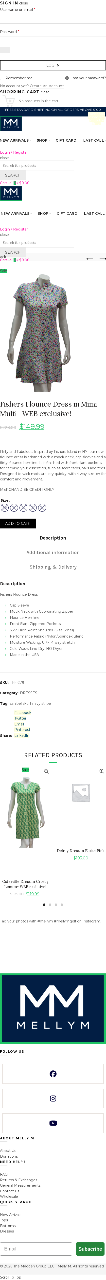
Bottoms (8, 1226)
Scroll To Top (10, 1277)
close (23, 3)
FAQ (4, 1174)
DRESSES (28, 693)
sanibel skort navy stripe (30, 703)
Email (96, 123)
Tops (4, 1220)
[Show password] (5, 50)
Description (53, 538)
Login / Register (14, 152)
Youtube (96, 120)
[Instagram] (53, 1098)
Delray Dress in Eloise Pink (81, 850)
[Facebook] (53, 1074)
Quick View (46, 771)
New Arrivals (10, 1215)
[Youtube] (53, 1123)
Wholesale (9, 1196)
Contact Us (9, 1191)
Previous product (90, 259)
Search (13, 175)
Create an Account (47, 86)
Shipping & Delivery (53, 567)
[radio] (4, 507)
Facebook (96, 114)
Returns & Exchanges (18, 1180)
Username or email (17, 9)
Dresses (7, 1231)
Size (4, 500)
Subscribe (90, 1249)
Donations (9, 1156)
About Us (8, 1151)
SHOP (42, 140)
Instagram (96, 117)
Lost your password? (88, 78)
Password (9, 31)
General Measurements (20, 1185)
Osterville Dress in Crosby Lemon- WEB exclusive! (25, 884)
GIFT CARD (66, 140)
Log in (53, 65)
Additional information (53, 552)
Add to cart (18, 523)
